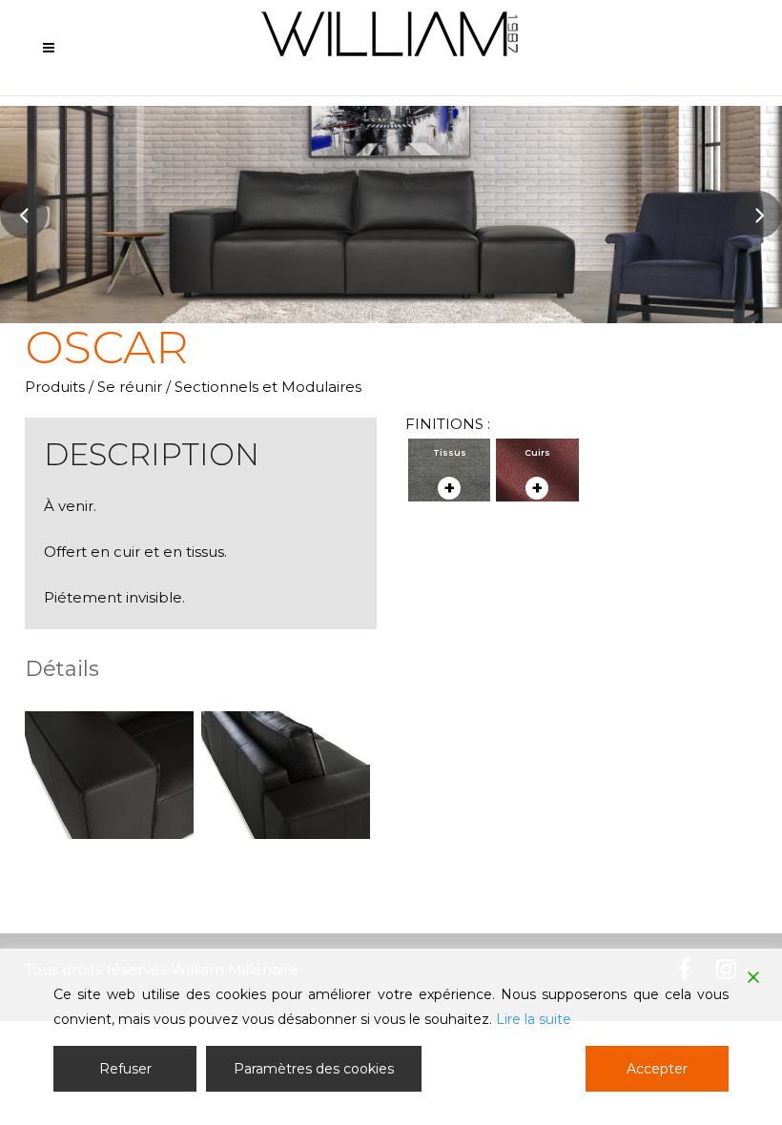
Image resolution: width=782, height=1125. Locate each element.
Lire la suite (533, 1019)
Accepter (657, 1068)
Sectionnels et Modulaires (268, 387)
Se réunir (129, 387)
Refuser (125, 1068)
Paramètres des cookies (314, 1068)
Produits (55, 387)
